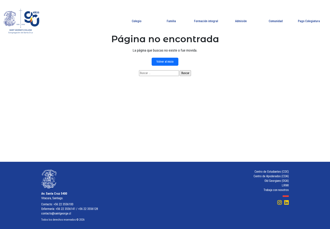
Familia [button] (171, 21)
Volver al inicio (165, 61)
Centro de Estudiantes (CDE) (272, 171)
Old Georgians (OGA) (276, 181)
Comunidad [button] (276, 21)
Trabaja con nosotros (276, 190)
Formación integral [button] (206, 21)
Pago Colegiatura (309, 21)
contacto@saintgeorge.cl (56, 213)
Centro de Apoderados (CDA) (271, 176)
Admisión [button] (241, 21)
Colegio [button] (136, 21)
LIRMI (285, 185)
